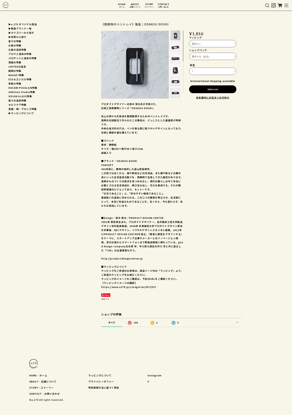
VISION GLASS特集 (20, 96)
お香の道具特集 (17, 49)
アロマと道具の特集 (20, 54)
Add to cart (213, 89)
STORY (149, 6)
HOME (122, 6)
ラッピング (195, 37)
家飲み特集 (14, 83)
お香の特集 (14, 45)
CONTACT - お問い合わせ (44, 393)
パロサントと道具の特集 (22, 58)
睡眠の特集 (14, 70)
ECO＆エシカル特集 (20, 79)
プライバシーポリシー (101, 381)
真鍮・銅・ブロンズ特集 (22, 109)
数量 (192, 65)
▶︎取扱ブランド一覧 (20, 28)
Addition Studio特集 (21, 92)
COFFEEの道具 (17, 66)
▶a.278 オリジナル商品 (22, 24)
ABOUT (135, 6)
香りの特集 (14, 41)
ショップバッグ (198, 50)
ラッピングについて (100, 375)
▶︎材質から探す (17, 37)
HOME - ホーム (38, 375)
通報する (105, 299)
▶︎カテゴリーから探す (21, 32)
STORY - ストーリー (41, 387)
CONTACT (163, 6)
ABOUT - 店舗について (43, 381)
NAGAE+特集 (16, 75)
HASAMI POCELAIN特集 (22, 87)
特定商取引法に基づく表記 (103, 387)
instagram (155, 375)
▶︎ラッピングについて (21, 113)
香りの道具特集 (17, 100)
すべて (112, 322)
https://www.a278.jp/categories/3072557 (128, 287)
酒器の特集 (14, 62)
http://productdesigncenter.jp (122, 258)
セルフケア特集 (17, 104)
